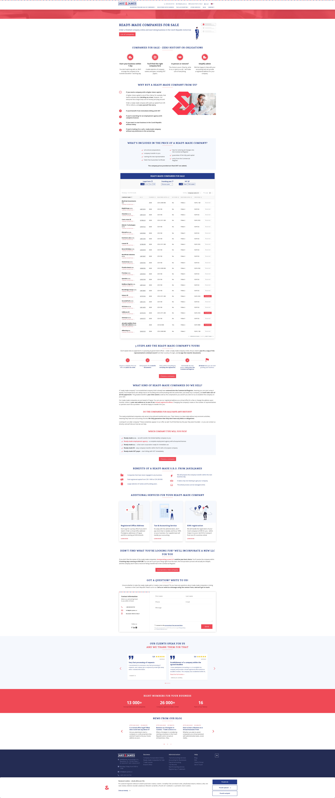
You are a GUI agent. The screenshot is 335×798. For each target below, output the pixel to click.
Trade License (147, 762)
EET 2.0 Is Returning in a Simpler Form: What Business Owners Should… (167, 727)
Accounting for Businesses (177, 759)
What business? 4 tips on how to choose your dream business (140, 726)
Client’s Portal (198, 762)
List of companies (127, 34)
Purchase (207, 296)
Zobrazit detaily (123, 790)
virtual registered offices (164, 402)
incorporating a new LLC (165, 559)
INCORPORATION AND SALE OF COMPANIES (142, 7)
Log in (207, 4)
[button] (167, 184)
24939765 (143, 263)
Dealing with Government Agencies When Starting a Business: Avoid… (192, 727)
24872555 (143, 209)
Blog (204, 7)
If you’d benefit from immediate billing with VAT (143, 111)
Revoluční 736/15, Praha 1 (133, 613)
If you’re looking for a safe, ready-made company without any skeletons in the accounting (143, 130)
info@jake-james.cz (182, 4)
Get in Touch (198, 764)
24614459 (143, 307)
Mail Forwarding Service (176, 766)
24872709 (143, 239)
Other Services (195, 7)
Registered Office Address (165, 7)
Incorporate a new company (167, 570)
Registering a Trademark (177, 768)
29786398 (143, 244)
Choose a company (167, 376)
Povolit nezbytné (225, 793)
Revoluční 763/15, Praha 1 (196, 4)
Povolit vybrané (224, 787)
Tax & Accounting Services (177, 757)
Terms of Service (160, 629)
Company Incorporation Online (153, 757)
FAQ (195, 759)
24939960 (143, 233)
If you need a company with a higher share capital (143, 92)
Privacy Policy (182, 627)
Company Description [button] (127, 204)
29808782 (143, 268)
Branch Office (147, 764)
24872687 (143, 256)
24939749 (143, 279)
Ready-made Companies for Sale (153, 759)
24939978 (143, 250)
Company (211, 7)
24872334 (143, 215)
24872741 (143, 302)
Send (207, 626)
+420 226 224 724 (169, 4)
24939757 (143, 318)
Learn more (124, 538)
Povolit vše (225, 782)
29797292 (143, 296)
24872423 (143, 285)
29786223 (143, 220)
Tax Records (173, 764)
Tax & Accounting (182, 7)
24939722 (143, 226)
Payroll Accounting (175, 762)
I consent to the (169, 625)
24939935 (143, 274)
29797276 (143, 313)
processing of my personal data (174, 625)
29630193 (143, 331)
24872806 (143, 290)
